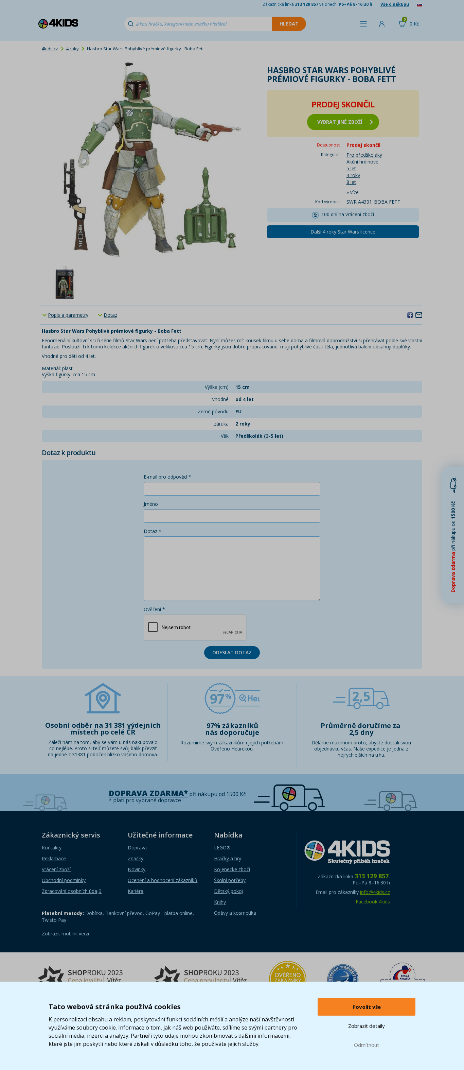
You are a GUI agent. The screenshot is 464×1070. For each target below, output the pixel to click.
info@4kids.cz (375, 892)
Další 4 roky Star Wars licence (342, 231)
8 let (351, 182)
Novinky (136, 869)
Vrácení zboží (56, 869)
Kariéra (135, 891)
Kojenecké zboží (232, 869)
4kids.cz (50, 49)
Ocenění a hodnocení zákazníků (162, 880)
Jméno (151, 504)
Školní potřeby (230, 880)
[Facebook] (410, 314)
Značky (135, 858)
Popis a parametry (68, 315)
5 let (351, 168)
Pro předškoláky (364, 155)
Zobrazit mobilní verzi (65, 933)
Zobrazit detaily (366, 1025)
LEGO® (222, 847)
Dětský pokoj (228, 891)
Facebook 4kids (373, 901)
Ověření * (154, 609)
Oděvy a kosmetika (235, 913)
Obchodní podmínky (64, 880)
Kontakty (51, 847)
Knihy (220, 902)
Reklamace (54, 858)
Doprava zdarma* (148, 793)
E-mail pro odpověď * (167, 476)
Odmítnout (366, 1044)
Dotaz (110, 315)
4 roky (72, 49)
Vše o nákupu (394, 4)
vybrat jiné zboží (339, 122)
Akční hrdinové (362, 161)
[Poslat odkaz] (418, 314)
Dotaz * (152, 531)
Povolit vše (367, 1006)
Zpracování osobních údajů (72, 891)
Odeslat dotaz (232, 652)
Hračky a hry (227, 858)
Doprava (137, 847)
